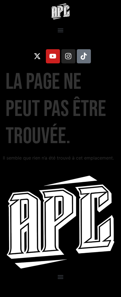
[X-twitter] (37, 56)
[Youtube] (53, 56)
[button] (60, 30)
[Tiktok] (84, 56)
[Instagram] (68, 56)
